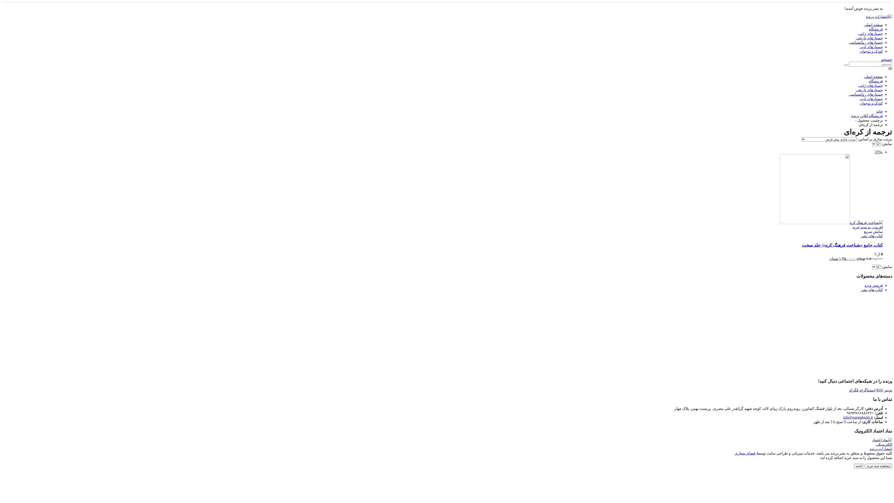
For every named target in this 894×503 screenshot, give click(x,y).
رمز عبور (492, 321)
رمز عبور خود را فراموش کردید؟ (447, 369)
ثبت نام (419, 355)
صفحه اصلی (873, 25)
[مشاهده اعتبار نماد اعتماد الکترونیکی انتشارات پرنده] (877, 449)
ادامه (859, 466)
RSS (879, 390)
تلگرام (854, 390)
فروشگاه (876, 29)
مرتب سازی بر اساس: (874, 139)
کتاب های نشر (872, 236)
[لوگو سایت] (879, 17)
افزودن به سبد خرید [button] (868, 227)
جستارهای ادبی (871, 47)
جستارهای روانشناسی (866, 42)
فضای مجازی (745, 453)
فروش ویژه (874, 285)
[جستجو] (846, 65)
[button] (886, 59)
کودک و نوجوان (871, 51)
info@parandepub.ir (858, 417)
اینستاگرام (867, 390)
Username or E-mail (483, 302)
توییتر (888, 390)
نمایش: (886, 144)
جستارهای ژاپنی (870, 34)
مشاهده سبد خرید (878, 466)
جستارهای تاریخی (869, 38)
